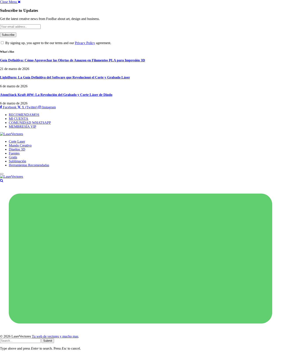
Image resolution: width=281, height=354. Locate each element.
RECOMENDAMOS (24, 115)
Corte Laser (17, 141)
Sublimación (17, 161)
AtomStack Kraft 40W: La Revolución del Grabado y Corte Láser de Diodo (56, 95)
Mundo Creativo (20, 145)
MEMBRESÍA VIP (22, 126)
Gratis (13, 157)
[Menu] (2, 173)
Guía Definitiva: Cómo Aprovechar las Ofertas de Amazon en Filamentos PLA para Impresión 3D (72, 60)
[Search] (1, 180)
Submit (47, 340)
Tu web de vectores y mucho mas (55, 336)
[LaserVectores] (11, 134)
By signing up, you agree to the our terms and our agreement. (57, 43)
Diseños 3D (17, 149)
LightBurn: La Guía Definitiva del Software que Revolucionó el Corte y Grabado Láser (65, 77)
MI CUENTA (18, 118)
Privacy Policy (85, 43)
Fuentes (14, 153)
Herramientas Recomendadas (29, 165)
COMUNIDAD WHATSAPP (30, 122)
